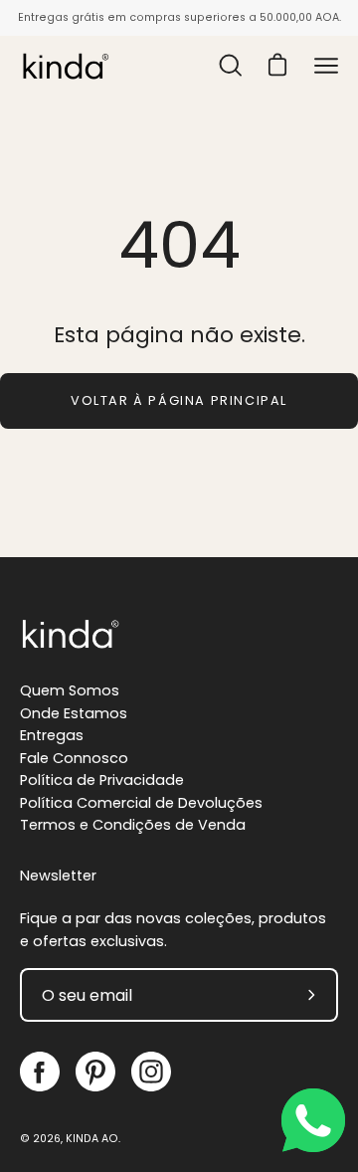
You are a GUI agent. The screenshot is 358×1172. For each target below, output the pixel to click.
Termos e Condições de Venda (133, 825)
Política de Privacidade (102, 780)
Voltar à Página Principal (179, 400)
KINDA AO (92, 1138)
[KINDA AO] (64, 66)
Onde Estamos (73, 713)
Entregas (52, 735)
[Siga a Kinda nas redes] (40, 1071)
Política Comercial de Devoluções (141, 803)
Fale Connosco (74, 758)
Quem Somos (69, 690)
